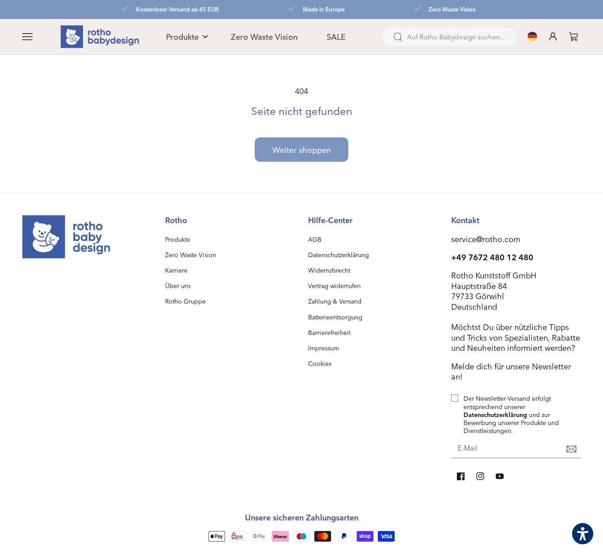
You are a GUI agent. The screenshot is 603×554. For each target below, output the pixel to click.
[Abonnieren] (571, 449)
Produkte (177, 239)
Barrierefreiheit (329, 332)
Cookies (320, 363)
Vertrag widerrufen (334, 285)
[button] (38, 36)
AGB (314, 239)
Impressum (323, 348)
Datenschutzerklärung (338, 254)
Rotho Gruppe (185, 301)
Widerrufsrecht (329, 270)
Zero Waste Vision (190, 254)
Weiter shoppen (301, 150)
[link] (573, 36)
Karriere (176, 270)
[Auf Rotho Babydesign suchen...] (397, 37)
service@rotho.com (485, 239)
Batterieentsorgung (335, 317)
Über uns (178, 285)
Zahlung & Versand (335, 301)
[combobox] (449, 36)
